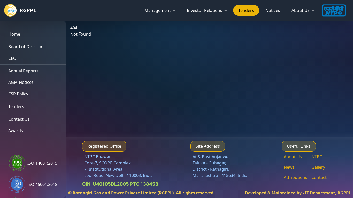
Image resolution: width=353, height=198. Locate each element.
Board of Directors (26, 47)
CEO (12, 58)
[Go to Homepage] (12, 10)
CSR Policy (18, 94)
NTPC (316, 157)
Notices (272, 10)
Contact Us (19, 119)
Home (14, 34)
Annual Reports (23, 71)
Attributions (295, 177)
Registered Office (104, 146)
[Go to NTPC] (335, 10)
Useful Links (299, 146)
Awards (15, 131)
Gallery (318, 167)
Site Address (208, 146)
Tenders (246, 10)
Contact (319, 177)
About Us (293, 157)
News (289, 167)
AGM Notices (21, 82)
